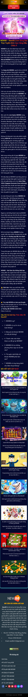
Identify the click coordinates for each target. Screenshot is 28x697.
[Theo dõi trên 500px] (18, 686)
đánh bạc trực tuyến (19, 49)
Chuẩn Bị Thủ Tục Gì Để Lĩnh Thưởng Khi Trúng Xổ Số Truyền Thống (14, 469)
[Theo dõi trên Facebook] (3, 686)
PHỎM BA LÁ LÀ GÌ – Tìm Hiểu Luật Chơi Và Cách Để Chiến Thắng (14, 550)
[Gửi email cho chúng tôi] (6, 686)
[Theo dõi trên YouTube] (12, 686)
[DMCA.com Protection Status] (14, 649)
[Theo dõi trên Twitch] (21, 686)
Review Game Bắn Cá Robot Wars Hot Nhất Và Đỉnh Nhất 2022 (14, 416)
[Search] (25, 2)
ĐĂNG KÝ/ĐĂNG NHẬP (13, 6)
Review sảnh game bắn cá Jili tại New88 (14, 496)
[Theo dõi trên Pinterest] (9, 686)
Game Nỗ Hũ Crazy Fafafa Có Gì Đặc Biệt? (14, 442)
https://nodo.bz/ (6, 311)
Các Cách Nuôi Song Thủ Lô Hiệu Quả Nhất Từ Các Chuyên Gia (14, 388)
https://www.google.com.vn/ (10, 304)
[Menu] (2, 2)
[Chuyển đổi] (2, 321)
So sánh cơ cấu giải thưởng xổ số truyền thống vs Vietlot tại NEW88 (14, 522)
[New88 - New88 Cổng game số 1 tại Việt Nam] (14, 2)
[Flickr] (15, 686)
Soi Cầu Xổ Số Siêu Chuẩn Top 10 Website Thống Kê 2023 (14, 577)
